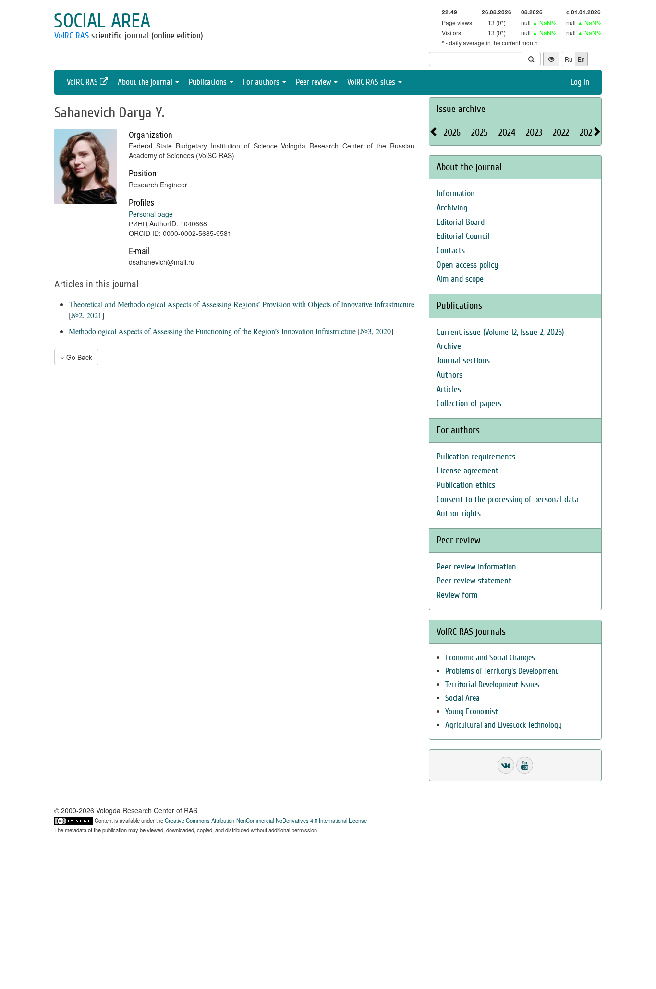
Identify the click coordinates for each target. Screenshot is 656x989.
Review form (457, 595)
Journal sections (463, 361)
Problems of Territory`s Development (501, 671)
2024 (506, 132)
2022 (561, 132)
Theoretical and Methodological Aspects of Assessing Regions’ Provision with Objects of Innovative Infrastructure (241, 304)
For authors (262, 82)
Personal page (151, 214)
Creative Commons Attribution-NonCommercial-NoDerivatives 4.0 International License (266, 820)
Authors (449, 375)
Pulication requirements (476, 457)
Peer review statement (474, 581)
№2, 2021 (86, 315)
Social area (102, 21)
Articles (449, 389)
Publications (209, 82)
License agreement (467, 471)
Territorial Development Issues (492, 684)
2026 (452, 132)
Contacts (451, 251)
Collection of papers (469, 403)
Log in (580, 82)
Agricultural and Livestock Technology (503, 724)
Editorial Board (461, 222)
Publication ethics (466, 485)
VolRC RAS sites (372, 82)
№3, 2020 (375, 331)
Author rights (459, 513)
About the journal (146, 82)
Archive (449, 346)
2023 (534, 132)
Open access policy (467, 265)
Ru (568, 59)
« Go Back (76, 357)
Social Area (462, 698)
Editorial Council (463, 236)
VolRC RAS (71, 35)
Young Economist (471, 711)
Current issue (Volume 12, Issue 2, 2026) (500, 332)
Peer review (314, 82)
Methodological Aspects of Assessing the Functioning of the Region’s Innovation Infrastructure (212, 331)
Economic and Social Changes (490, 657)
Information (456, 193)
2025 (479, 132)
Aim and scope (460, 279)
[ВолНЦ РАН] (506, 765)
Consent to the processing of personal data (508, 499)
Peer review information (476, 567)
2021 (587, 132)
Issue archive (461, 108)
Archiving (452, 208)
